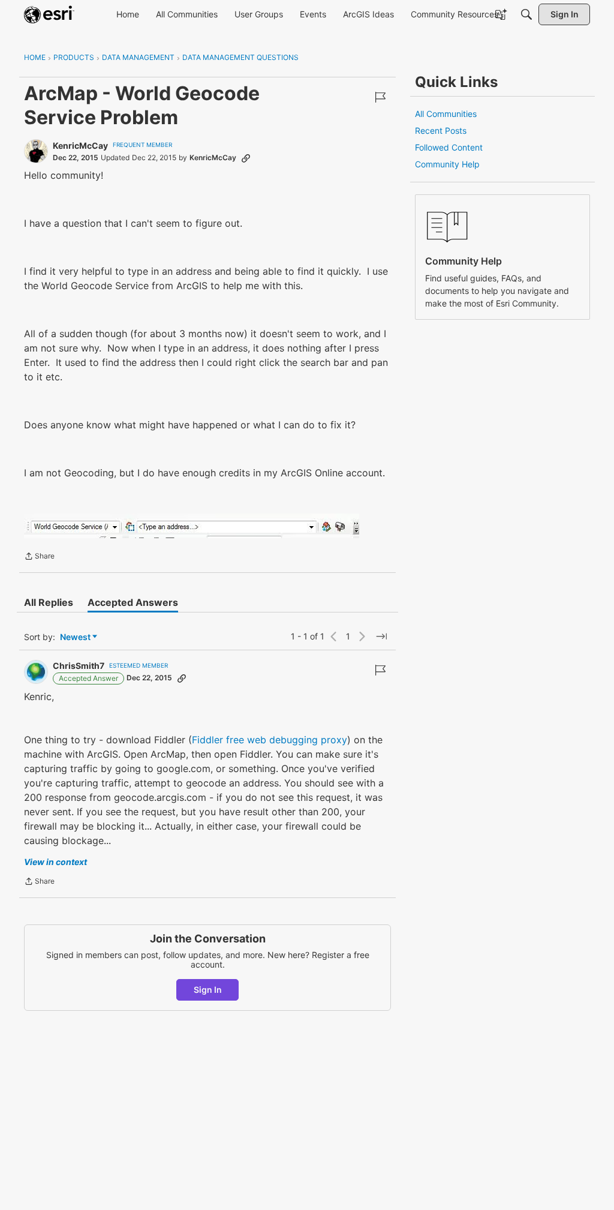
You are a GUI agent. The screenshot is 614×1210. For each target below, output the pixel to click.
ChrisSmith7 (78, 665)
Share (39, 557)
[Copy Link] (246, 157)
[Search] (526, 14)
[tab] (48, 602)
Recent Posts (440, 130)
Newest (75, 637)
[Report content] (380, 97)
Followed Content (449, 147)
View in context (55, 862)
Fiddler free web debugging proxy (269, 740)
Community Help (447, 164)
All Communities (446, 114)
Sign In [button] (208, 989)
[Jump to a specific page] (381, 636)
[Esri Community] (49, 14)
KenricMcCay (80, 145)
